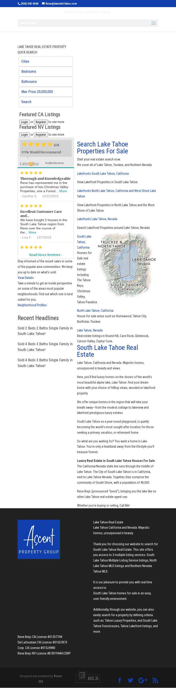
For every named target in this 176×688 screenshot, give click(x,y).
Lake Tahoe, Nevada (90, 330)
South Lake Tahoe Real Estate (107, 350)
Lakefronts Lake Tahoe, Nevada (97, 219)
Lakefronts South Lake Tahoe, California (103, 173)
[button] (46, 61)
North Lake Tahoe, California (95, 310)
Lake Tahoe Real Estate (108, 522)
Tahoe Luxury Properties (120, 620)
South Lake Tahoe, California (84, 242)
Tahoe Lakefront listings (136, 626)
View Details (26, 278)
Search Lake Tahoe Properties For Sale (102, 147)
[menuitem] (46, 61)
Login (24, 122)
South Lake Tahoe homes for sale (115, 593)
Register (41, 122)
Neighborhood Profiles (32, 305)
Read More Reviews (45, 255)
